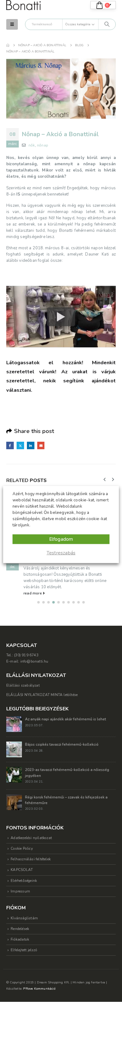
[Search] (107, 24)
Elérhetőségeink (24, 880)
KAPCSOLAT (22, 869)
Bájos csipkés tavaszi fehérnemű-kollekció (62, 744)
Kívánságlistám (24, 918)
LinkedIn (30, 445)
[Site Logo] (23, 5)
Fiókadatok (20, 939)
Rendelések (20, 928)
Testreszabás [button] (61, 553)
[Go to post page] (14, 723)
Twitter (20, 445)
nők (31, 145)
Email (41, 445)
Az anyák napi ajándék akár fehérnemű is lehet (65, 719)
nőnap (42, 145)
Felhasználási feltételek (31, 859)
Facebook (10, 445)
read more (33, 593)
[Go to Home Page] (7, 45)
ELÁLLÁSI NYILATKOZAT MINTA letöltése (42, 694)
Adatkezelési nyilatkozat (31, 837)
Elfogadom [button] (61, 539)
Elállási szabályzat (23, 685)
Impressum (20, 891)
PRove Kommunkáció (39, 988)
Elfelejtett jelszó (24, 949)
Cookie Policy (22, 848)
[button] (12, 24)
